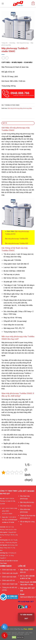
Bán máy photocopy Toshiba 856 (16, 239)
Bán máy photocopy (23, 43)
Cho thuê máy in (25, 506)
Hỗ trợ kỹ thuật (17, 634)
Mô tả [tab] (5, 123)
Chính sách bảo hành (9, 577)
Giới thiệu (29, 632)
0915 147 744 (26, 578)
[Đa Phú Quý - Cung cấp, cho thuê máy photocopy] (18, 3)
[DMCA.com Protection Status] (18, 637)
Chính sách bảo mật (9, 570)
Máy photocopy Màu (26, 108)
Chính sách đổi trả (8, 580)
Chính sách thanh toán (10, 584)
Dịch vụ (14, 632)
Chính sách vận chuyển (10, 573)
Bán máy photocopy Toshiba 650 (16, 243)
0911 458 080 (30, 576)
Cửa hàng (12, 43)
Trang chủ (5, 43)
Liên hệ (26, 634)
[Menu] (3, 3)
